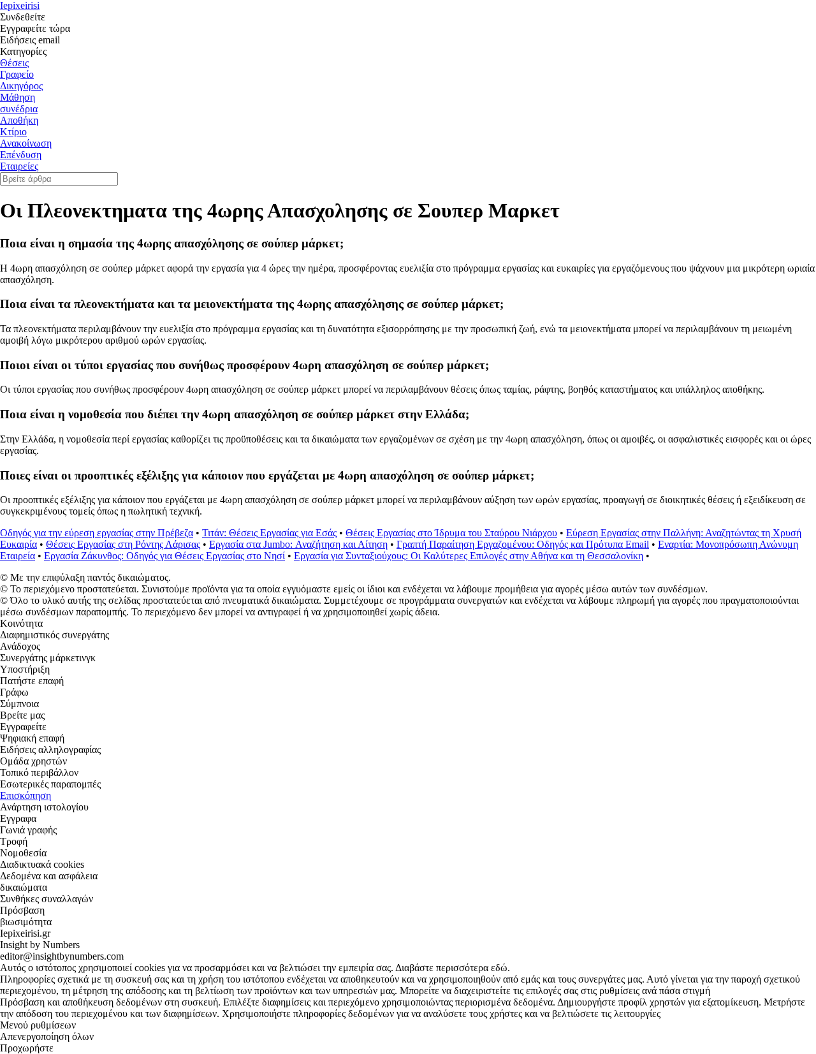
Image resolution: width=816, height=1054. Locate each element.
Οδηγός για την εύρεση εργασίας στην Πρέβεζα (96, 532)
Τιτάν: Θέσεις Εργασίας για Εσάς (269, 532)
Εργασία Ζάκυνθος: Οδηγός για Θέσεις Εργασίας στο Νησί (164, 555)
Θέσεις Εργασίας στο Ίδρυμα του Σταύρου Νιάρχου (451, 532)
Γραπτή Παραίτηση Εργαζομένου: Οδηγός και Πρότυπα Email (523, 544)
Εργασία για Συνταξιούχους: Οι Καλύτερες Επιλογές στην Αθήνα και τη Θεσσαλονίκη (468, 555)
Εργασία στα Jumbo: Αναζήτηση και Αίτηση (298, 544)
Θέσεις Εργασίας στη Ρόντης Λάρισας (123, 544)
